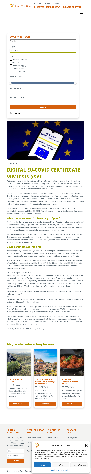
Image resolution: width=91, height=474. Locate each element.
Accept (42, 465)
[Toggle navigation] (81, 13)
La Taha (20, 471)
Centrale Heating (19, 69)
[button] (86, 445)
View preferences (79, 465)
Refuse (60, 465)
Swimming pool (19, 59)
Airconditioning (19, 66)
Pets (15, 62)
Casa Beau (31, 451)
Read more (18, 404)
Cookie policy (55, 470)
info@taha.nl (74, 438)
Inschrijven (16, 460)
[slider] (10, 83)
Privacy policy (65, 470)
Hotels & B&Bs (52, 438)
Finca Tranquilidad (34, 438)
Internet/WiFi (19, 72)
